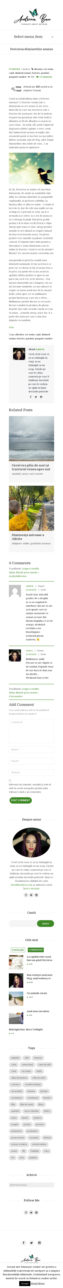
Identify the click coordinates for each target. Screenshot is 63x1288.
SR (23, 1151)
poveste (40, 1125)
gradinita (35, 543)
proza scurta (17, 1138)
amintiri (16, 473)
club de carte (38, 1078)
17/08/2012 (14, 69)
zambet (22, 77)
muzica (37, 1118)
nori (31, 473)
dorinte (43, 1091)
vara (46, 1151)
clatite (26, 543)
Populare (18, 950)
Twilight (34, 1151)
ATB (27, 1058)
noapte (14, 1125)
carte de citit (44, 1065)
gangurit (13, 77)
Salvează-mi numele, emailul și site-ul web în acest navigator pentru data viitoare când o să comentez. (30, 788)
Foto (11, 327)
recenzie (34, 1138)
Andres (26, 69)
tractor (39, 473)
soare (14, 1151)
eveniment (33, 1098)
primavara (16, 1131)
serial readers (39, 1144)
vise (22, 1158)
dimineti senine (23, 73)
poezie (27, 1125)
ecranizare (16, 1098)
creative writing (33, 1085)
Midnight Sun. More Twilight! (26, 1029)
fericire (36, 73)
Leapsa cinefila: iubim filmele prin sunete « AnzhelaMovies (24, 572)
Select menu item (28, 37)
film (13, 1105)
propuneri (32, 1131)
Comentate (36, 950)
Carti (13, 1071)
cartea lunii (27, 1065)
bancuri (38, 1058)
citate (39, 1071)
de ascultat (16, 1091)
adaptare (16, 543)
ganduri (45, 73)
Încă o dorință (31, 888)
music (25, 1118)
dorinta (31, 1091)
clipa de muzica (19, 1078)
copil (11, 73)
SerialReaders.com (21, 885)
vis (12, 1158)
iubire (47, 1111)
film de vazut (27, 1105)
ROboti (47, 1138)
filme (41, 1105)
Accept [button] (24, 1283)
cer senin (48, 69)
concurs (15, 1085)
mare (25, 473)
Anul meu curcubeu (38, 1011)
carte (13, 1065)
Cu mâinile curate (37, 993)
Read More (38, 1283)
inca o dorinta (31, 1111)
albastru (38, 69)
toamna (46, 543)
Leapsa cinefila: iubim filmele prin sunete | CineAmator (24, 693)
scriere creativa (19, 1144)
